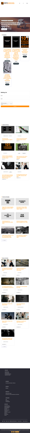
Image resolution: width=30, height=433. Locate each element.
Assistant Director (7, 405)
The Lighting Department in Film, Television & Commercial (7, 287)
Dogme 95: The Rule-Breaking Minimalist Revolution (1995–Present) (7, 208)
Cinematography (10, 20)
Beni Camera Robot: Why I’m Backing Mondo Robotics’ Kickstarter (12, 24)
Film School (19, 153)
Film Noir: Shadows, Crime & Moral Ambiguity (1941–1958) (22, 222)
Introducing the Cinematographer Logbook (7, 139)
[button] (23, 3)
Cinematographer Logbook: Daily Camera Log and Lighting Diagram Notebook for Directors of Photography (7, 53)
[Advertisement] (15, 11)
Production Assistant (24, 153)
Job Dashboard (8, 401)
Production (5, 272)
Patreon (7, 388)
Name (1, 95)
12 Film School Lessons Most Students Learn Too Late (22, 139)
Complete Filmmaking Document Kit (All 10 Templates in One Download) (7, 77)
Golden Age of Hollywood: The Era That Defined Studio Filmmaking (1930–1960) (7, 236)
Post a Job (7, 400)
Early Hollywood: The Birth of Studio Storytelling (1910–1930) (22, 236)
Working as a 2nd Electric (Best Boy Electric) (21, 322)
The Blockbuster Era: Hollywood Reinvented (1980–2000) (7, 222)
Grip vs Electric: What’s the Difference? (7, 322)
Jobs (6, 399)
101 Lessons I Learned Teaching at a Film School (25, 51)
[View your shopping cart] (19, 3)
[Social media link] (2, 421)
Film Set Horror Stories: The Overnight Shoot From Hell (7, 339)
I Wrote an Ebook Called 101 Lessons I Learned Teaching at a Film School (7, 157)
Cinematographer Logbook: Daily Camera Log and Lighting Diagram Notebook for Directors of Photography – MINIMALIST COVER (16, 54)
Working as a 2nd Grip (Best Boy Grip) (22, 287)
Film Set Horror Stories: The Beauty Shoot (7, 304)
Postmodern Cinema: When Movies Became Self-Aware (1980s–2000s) (22, 208)
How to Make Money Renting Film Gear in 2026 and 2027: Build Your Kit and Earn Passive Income (7, 177)
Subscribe (15, 106)
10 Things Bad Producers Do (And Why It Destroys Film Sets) (22, 175)
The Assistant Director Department (21, 304)
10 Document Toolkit (8, 393)
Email (1, 98)
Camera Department (4, 20)
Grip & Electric (5, 324)
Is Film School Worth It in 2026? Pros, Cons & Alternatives (21, 269)
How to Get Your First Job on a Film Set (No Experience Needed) (22, 157)
